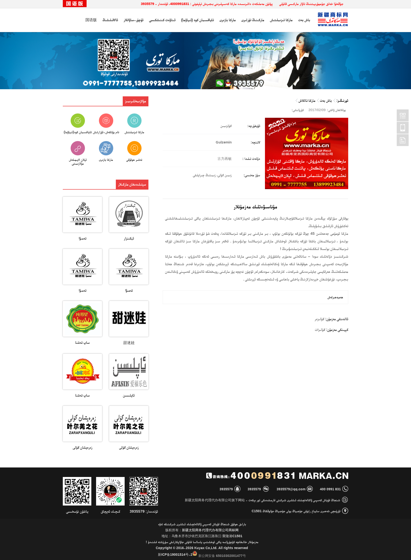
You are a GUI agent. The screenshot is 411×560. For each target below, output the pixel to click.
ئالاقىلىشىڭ (110, 20)
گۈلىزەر (319, 319)
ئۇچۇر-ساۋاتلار (133, 20)
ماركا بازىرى (228, 20)
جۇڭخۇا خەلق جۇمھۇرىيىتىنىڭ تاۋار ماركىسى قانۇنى (311, 4)
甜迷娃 (129, 343)
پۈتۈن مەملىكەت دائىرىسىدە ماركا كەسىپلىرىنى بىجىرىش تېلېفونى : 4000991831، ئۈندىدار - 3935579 (207, 4)
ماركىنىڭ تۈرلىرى (252, 20)
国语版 (91, 20)
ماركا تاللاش (306, 100)
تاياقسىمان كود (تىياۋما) (197, 20)
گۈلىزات (320, 330)
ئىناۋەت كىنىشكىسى (162, 20)
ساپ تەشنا (82, 342)
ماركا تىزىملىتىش (281, 20)
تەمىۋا (82, 238)
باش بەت (304, 20)
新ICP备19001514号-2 (175, 554)
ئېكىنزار (129, 238)
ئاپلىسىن (129, 395)
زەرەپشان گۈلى (129, 447)
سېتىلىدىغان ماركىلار (132, 184)
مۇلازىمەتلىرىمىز (135, 101)
